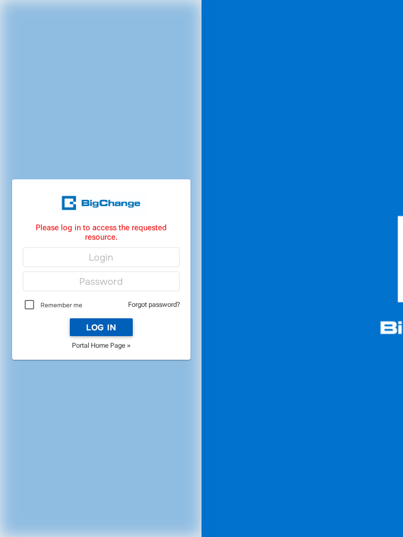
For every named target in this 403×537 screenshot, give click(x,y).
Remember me (61, 305)
